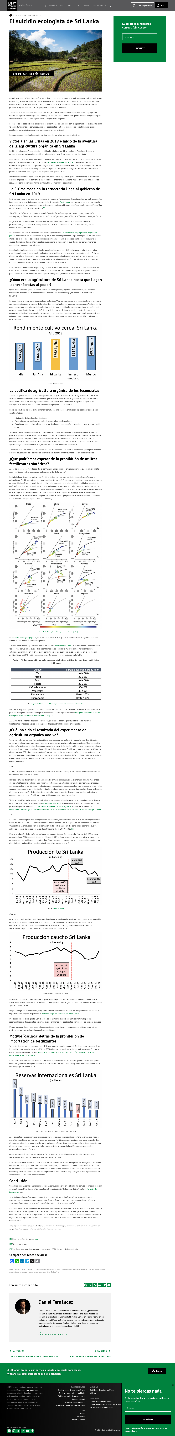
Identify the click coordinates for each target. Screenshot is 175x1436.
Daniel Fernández (19, 15)
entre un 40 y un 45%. (51, 803)
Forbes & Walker (58, 908)
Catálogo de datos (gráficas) (102, 1390)
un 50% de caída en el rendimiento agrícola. (52, 806)
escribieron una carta (64, 645)
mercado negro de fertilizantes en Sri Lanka (60, 1013)
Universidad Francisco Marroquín (116, 1430)
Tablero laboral (78, 1399)
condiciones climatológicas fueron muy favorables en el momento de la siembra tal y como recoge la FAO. (55, 809)
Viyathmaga (65, 202)
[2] (10, 1244)
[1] (18, 101)
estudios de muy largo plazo (24, 637)
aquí (36, 1239)
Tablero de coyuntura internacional (70, 1405)
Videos (86, 6)
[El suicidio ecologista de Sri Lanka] (55, 60)
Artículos (71, 6)
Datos (79, 6)
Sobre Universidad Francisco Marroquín (106, 1404)
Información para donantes (101, 1407)
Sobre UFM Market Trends (101, 1401)
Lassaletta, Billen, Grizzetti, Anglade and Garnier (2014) (58, 632)
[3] (72, 829)
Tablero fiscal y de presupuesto (71, 1396)
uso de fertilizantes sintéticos (60, 162)
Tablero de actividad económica (71, 1390)
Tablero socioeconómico (74, 1402)
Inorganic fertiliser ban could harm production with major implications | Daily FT (58, 704)
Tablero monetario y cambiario (72, 1393)
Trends (62, 6)
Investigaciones (78, 1419)
